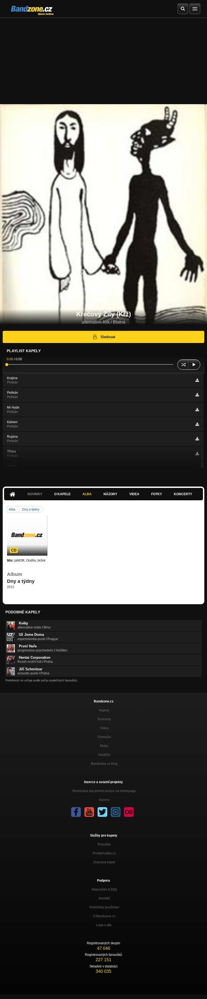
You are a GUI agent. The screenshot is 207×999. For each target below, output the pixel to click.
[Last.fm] (129, 812)
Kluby (104, 746)
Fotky (156, 494)
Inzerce (104, 800)
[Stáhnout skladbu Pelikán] (197, 395)
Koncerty (183, 494)
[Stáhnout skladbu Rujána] (197, 439)
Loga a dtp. (104, 925)
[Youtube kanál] (89, 812)
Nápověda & (104, 889)
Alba (87, 494)
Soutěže (104, 755)
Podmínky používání (104, 907)
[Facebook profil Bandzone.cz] (76, 812)
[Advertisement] (103, 58)
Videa (134, 494)
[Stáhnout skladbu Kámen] (197, 424)
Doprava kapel (104, 862)
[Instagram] (115, 812)
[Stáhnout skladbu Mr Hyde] (197, 410)
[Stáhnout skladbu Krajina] (197, 380)
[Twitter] (102, 812)
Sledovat (108, 337)
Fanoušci (104, 737)
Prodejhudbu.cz (104, 853)
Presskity (104, 844)
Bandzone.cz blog (104, 764)
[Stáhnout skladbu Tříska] (197, 454)
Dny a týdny (30, 509)
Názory (110, 494)
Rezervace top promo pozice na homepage (104, 791)
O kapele (62, 494)
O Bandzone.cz (104, 916)
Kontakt (104, 898)
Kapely (104, 710)
